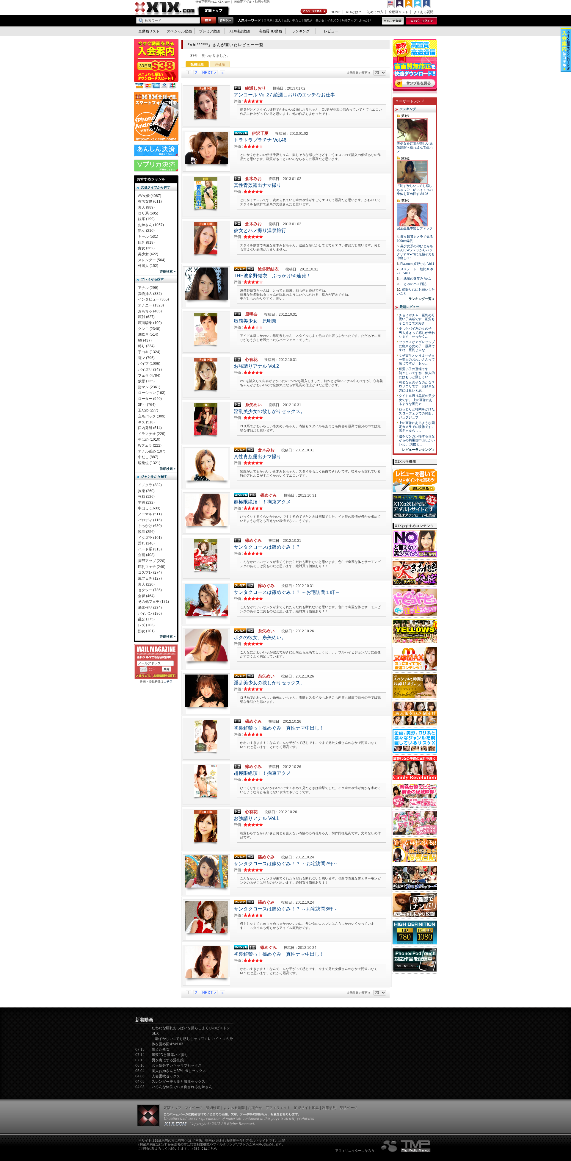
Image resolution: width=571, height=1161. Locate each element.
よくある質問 (423, 12)
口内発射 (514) (150, 428)
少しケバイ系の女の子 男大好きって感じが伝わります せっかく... (417, 332)
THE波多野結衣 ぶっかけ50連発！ (272, 275)
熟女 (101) (146, 631)
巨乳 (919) (146, 242)
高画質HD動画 (270, 31)
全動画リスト (398, 12)
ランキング (301, 31)
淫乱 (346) (146, 543)
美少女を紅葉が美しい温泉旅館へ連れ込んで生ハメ (415, 147)
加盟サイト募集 (306, 1108)
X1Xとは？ (354, 12)
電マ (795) (146, 358)
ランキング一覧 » (421, 299)
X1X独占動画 (239, 31)
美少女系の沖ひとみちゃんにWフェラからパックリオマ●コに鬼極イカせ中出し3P (416, 252)
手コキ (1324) (149, 352)
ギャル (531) (148, 236)
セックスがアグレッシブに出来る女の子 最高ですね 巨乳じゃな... (417, 346)
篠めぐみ (268, 495)
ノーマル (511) (150, 514)
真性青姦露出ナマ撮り (257, 185)
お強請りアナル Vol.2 (256, 366)
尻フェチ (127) (150, 578)
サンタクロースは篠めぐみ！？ (267, 547)
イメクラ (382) (150, 485)
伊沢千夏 (260, 133)
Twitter (417, 4)
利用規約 (329, 1108)
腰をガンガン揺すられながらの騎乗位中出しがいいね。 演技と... (417, 440)
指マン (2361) (149, 387)
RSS (408, 4)
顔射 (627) (146, 317)
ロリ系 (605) (148, 213)
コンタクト (400, 4)
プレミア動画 (209, 31)
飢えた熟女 (161, 1049)
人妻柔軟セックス (166, 1076)
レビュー (331, 31)
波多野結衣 (268, 269)
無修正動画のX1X (165, 8)
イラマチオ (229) (151, 434)
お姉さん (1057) (151, 225)
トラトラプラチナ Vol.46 (260, 140)
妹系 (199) (146, 219)
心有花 (251, 359)
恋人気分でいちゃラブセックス (177, 1065)
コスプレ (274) (150, 572)
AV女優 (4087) (149, 196)
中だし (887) (148, 457)
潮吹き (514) (148, 334)
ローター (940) (150, 399)
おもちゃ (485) (150, 311)
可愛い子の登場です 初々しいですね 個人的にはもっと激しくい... (417, 373)
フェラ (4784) (149, 375)
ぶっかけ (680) (150, 526)
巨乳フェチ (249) (151, 567)
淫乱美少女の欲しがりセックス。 (269, 411)
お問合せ (255, 1108)
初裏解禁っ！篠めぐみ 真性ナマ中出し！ (279, 727)
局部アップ (349, 20)
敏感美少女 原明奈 (255, 320)
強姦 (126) (146, 497)
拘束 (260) (146, 491)
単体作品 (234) (150, 607)
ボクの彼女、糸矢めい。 (260, 637)
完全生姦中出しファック (415, 228)
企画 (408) (146, 555)
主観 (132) (146, 502)
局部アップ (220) (151, 561)
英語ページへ (391, 4)
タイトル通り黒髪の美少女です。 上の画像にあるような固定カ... (417, 400)
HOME (336, 12)
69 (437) (145, 340)
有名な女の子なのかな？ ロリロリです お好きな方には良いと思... (418, 386)
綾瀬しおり (255, 88)
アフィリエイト (278, 1108)
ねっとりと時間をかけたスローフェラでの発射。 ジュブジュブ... (417, 413)
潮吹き (308, 20)
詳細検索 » (167, 271)
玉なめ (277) (148, 410)
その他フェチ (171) (153, 602)
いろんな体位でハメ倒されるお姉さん (182, 1087)
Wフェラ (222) (149, 445)
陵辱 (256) (146, 532)
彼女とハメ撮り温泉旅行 (260, 230)
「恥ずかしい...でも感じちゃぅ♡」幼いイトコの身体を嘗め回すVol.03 (415, 189)
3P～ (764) (147, 405)
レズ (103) (146, 625)
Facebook (426, 4)
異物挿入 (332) (150, 294)
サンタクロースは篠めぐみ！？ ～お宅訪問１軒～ (287, 592)
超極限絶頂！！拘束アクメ (262, 501)
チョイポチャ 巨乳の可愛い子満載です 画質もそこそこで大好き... (417, 319)
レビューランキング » (418, 449)
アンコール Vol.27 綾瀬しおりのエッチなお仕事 (284, 94)
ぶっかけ (365, 20)
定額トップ (213, 11)
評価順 (220, 64)
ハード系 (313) (150, 549)
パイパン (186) (150, 613)
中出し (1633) (149, 508)
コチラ (168, 681)
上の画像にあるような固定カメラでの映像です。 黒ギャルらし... (417, 427)
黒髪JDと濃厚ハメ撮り (170, 1055)
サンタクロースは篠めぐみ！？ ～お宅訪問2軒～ (286, 863)
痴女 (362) (146, 248)
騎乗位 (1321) (149, 463)
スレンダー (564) (151, 260)
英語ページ (348, 1108)
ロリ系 (267, 20)
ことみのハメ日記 (413, 284)
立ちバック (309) (151, 416)
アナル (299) (148, 288)
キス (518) (146, 422)
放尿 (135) (146, 381)
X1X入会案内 (156, 64)
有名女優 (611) (150, 201)
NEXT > (209, 73)
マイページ (314, 11)
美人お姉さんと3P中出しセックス (179, 1071)
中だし (296, 20)
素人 (278, 20)
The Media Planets (406, 1146)
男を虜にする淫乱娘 (168, 1060)
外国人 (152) (148, 266)
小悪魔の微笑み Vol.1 (415, 278)
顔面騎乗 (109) (150, 323)
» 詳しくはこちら (204, 1148)
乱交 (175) (146, 619)
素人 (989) (146, 207)
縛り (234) (146, 346)
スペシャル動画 (179, 31)
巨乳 (287, 20)
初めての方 (375, 12)
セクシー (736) (150, 590)
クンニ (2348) (149, 329)
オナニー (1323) (151, 305)
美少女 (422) (148, 254)
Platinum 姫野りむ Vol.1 (417, 263)
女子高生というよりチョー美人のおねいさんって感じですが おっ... (417, 359)
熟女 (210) (146, 231)
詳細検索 (213, 1108)
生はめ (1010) (149, 439)
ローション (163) (151, 393)
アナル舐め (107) (151, 451)
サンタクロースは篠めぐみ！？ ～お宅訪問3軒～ (286, 908)
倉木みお (253, 178)
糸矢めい (253, 404)
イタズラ (333, 20)
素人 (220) (146, 584)
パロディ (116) (150, 520)
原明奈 (251, 314)
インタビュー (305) (153, 299)
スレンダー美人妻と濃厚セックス (178, 1081)
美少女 (320, 20)
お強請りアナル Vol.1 (256, 818)
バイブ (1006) (149, 364)
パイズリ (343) (150, 369)
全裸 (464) (146, 596)
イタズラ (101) (150, 538)
